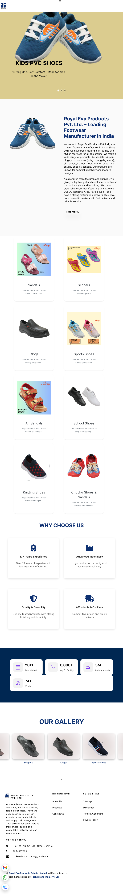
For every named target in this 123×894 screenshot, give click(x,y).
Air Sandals (33, 423)
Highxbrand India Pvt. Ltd (45, 876)
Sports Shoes (84, 354)
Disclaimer (88, 807)
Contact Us (58, 813)
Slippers (84, 285)
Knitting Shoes (34, 492)
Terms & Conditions (93, 813)
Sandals (34, 285)
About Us (57, 801)
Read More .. (72, 211)
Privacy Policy (90, 819)
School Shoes (84, 423)
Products (57, 807)
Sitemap (87, 801)
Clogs (34, 354)
